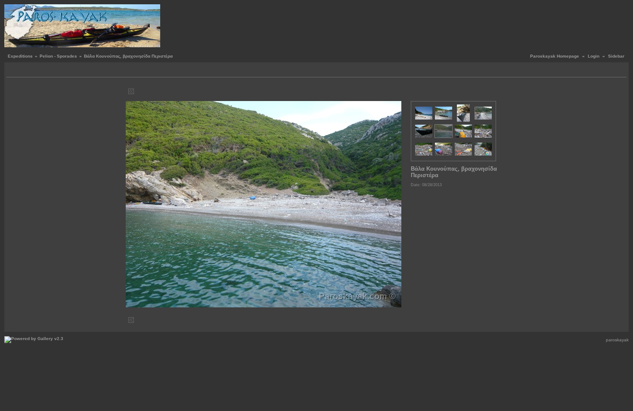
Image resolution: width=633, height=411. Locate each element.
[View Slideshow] (24, 70)
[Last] (399, 91)
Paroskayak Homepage (554, 56)
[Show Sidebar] (14, 70)
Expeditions (20, 56)
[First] (131, 91)
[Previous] (137, 91)
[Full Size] (265, 91)
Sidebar (616, 56)
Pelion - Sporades (58, 56)
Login (593, 56)
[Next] (392, 91)
